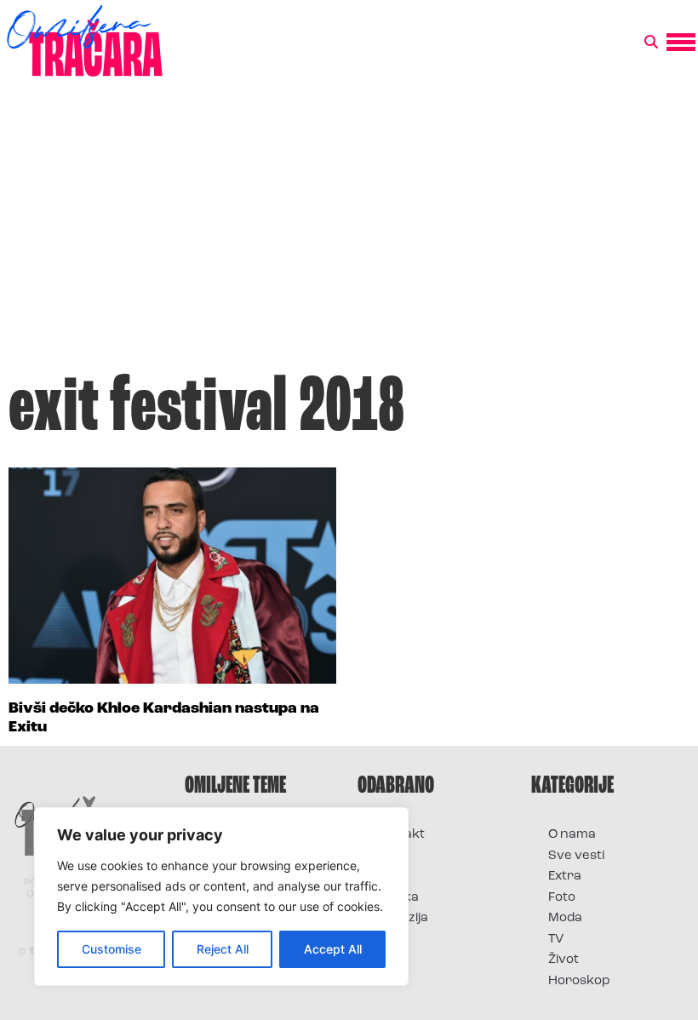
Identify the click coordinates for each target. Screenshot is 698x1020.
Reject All (223, 949)
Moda (565, 918)
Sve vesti (576, 856)
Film (386, 856)
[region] (221, 896)
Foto (388, 876)
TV (556, 939)
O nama (572, 834)
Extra (564, 876)
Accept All (333, 949)
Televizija (401, 918)
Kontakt (400, 834)
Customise (111, 949)
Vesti (389, 939)
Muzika (397, 897)
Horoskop (579, 981)
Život (563, 960)
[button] (651, 42)
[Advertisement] (349, 233)
